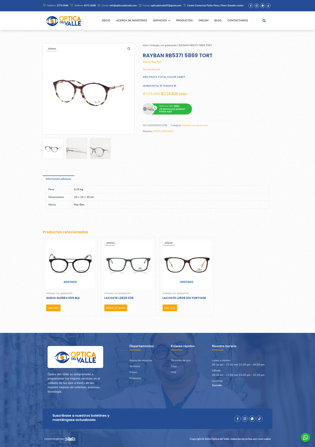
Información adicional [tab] (58, 179)
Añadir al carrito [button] (115, 308)
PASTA (157, 131)
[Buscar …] (264, 21)
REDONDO (168, 131)
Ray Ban (156, 62)
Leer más (53, 308)
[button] (129, 49)
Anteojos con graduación (163, 45)
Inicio (145, 45)
